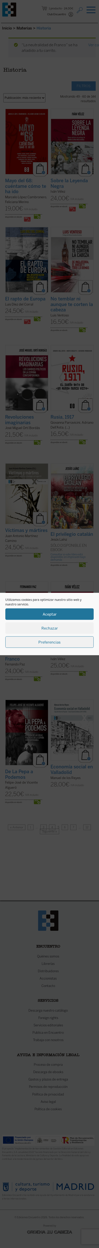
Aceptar (50, 614)
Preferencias (49, 642)
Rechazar (49, 628)
